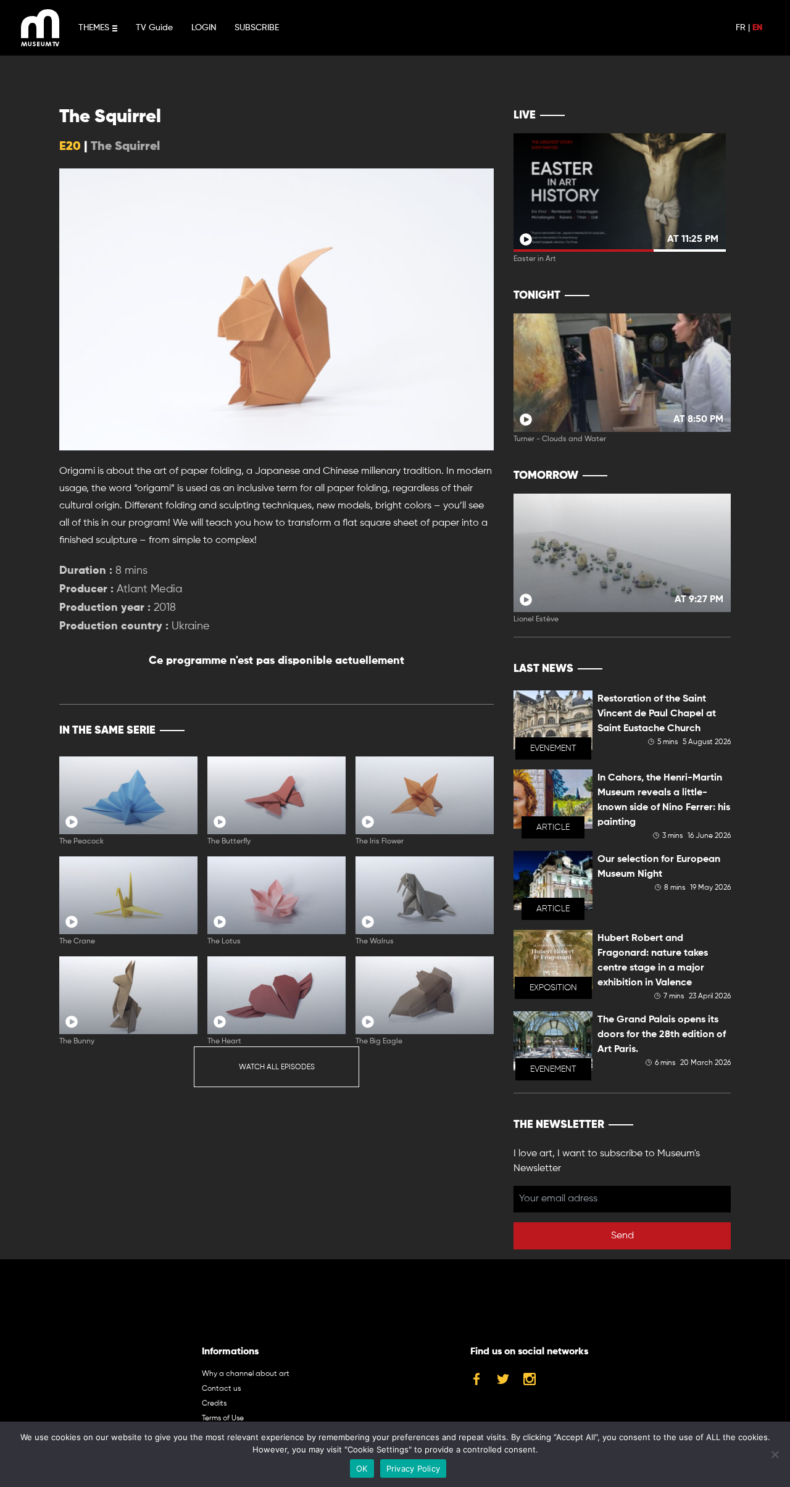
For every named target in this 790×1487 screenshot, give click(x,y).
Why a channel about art (245, 1374)
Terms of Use (223, 1418)
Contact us (221, 1389)
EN (757, 27)
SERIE (458, 730)
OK (362, 1468)
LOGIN (203, 27)
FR (741, 27)
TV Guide (154, 27)
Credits (214, 1403)
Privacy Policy (413, 1468)
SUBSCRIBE (257, 27)
